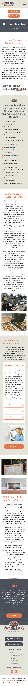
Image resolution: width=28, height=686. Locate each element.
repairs (3, 53)
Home (9, 28)
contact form (17, 598)
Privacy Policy (8, 680)
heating (5, 212)
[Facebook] (12, 671)
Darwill (22, 683)
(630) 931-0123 (21, 596)
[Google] (16, 671)
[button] (24, 4)
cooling (12, 212)
